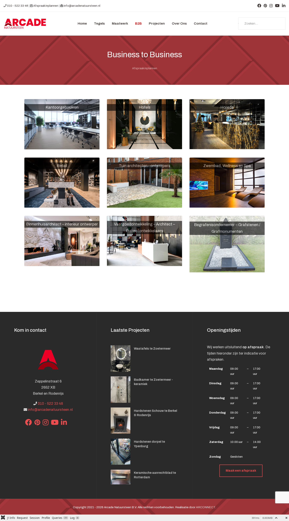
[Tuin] (144, 182)
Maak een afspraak (241, 470)
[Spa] (227, 182)
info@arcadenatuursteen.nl (82, 5)
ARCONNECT (205, 507)
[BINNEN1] (61, 240)
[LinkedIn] (283, 6)
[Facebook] (259, 6)
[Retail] (61, 182)
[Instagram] (271, 6)
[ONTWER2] (227, 124)
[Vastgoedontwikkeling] (144, 240)
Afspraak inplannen (45, 5)
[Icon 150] (25, 23)
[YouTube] (277, 6)
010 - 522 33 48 (17, 5)
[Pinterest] (265, 6)
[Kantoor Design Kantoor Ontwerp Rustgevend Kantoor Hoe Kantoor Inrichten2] (61, 124)
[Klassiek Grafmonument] (227, 244)
